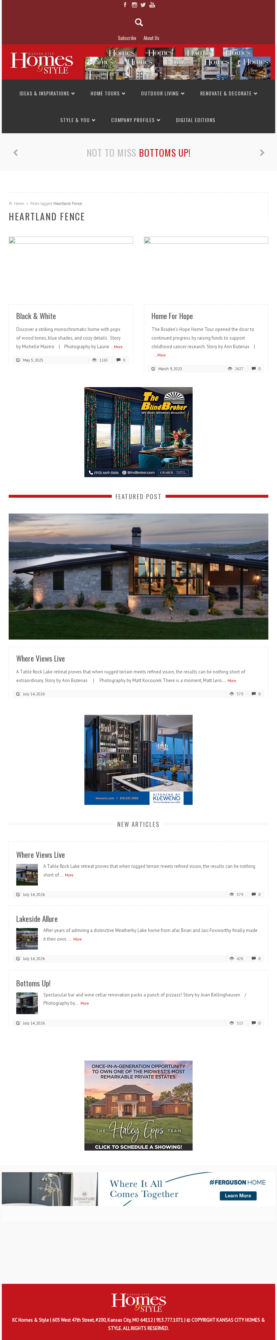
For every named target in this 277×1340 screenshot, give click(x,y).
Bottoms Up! (165, 152)
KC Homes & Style (31, 1320)
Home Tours (105, 93)
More (232, 680)
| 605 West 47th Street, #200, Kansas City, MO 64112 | (103, 1320)
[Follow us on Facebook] (124, 4)
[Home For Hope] (206, 267)
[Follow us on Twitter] (143, 4)
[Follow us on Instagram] (133, 4)
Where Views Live (40, 658)
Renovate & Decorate (226, 93)
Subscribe (127, 37)
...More (117, 346)
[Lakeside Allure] (27, 939)
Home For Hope (172, 315)
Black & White (36, 315)
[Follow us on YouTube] (152, 4)
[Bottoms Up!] (27, 1003)
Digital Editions (195, 120)
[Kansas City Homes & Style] (138, 61)
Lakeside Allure (37, 918)
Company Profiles (133, 120)
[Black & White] (71, 267)
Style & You (75, 120)
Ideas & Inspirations (44, 93)
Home (19, 203)
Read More (113, 288)
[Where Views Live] (138, 576)
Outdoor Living (160, 93)
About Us (151, 37)
